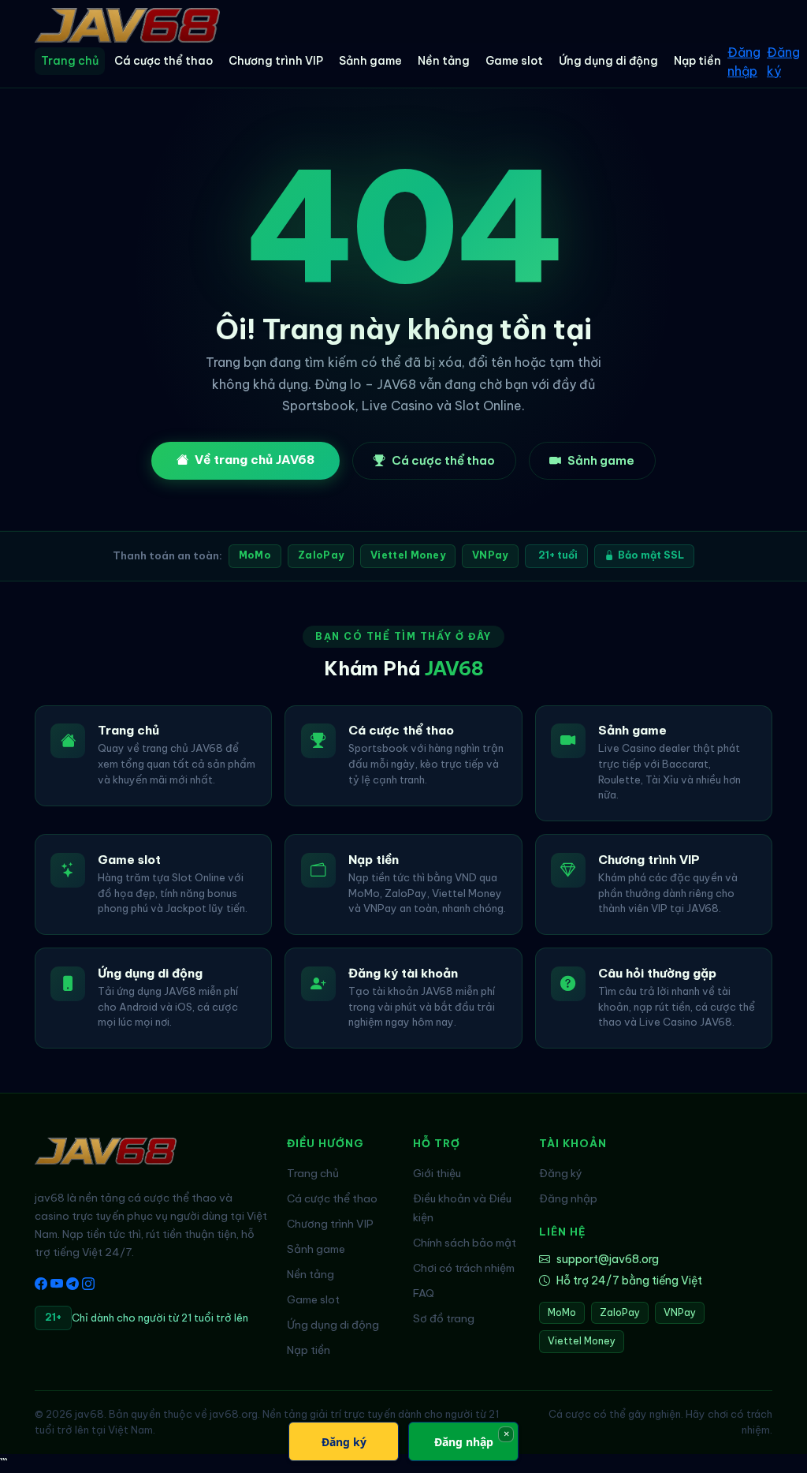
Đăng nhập (744, 61)
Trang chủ (70, 61)
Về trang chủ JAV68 (254, 459)
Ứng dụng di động (608, 61)
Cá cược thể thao (163, 61)
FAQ (423, 1293)
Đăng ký (783, 61)
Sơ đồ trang (443, 1318)
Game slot (514, 61)
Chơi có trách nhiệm (464, 1268)
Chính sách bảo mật (464, 1243)
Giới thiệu (437, 1173)
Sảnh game (370, 61)
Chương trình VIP (276, 61)
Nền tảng (444, 61)
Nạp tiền (697, 61)
